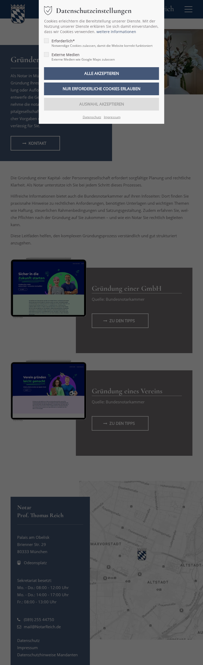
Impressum (112, 117)
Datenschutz (92, 117)
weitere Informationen (116, 31)
